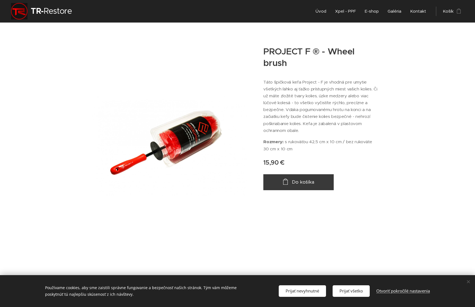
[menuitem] (322, 11)
